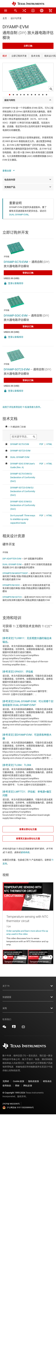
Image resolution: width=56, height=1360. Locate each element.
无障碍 (5, 1081)
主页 (4, 18)
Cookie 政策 (18, 1081)
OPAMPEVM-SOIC (11, 585)
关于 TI (5, 986)
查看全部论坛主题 (28, 829)
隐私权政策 (33, 1081)
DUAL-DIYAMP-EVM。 (19, 214)
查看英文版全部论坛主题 (28, 838)
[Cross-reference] (24, 10)
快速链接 (6, 997)
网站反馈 (27, 1085)
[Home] (28, 4)
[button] (5, 10)
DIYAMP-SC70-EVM (16, 261)
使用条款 (25, 852)
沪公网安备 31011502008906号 (20, 1107)
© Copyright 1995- (13, 1092)
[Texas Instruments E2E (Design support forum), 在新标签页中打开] (14, 1028)
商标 (17, 1085)
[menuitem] (15, 10)
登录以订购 (28, 273)
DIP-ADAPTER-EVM (11, 558)
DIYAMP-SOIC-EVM (16, 315)
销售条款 (47, 1081)
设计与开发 (16, 18)
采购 (4, 1008)
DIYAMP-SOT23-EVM (17, 369)
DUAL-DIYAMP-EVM (11, 564)
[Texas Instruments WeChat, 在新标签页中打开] (4, 1028)
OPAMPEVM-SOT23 (12, 597)
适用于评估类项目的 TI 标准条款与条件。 (22, 407)
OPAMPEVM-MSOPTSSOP (15, 573)
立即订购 (28, 46)
